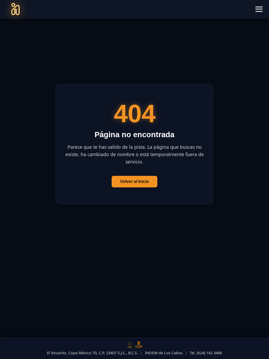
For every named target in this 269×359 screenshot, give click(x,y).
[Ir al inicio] (15, 9)
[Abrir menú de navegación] (259, 9)
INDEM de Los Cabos (164, 352)
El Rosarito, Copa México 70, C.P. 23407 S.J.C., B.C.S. (92, 352)
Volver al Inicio (134, 181)
